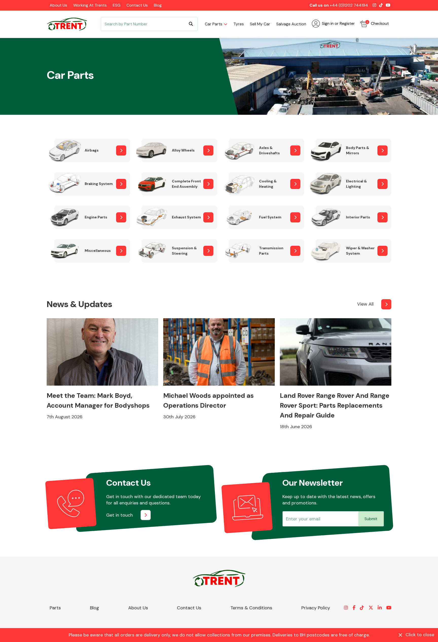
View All (365, 304)
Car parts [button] (213, 24)
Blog (158, 5)
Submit (370, 518)
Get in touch (119, 515)
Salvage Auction (291, 24)
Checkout (378, 23)
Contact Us (137, 5)
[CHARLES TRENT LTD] (69, 24)
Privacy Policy (315, 608)
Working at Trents (90, 5)
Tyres (238, 24)
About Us (58, 5)
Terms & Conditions (251, 608)
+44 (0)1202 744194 (349, 5)
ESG (116, 5)
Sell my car (260, 24)
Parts (55, 608)
